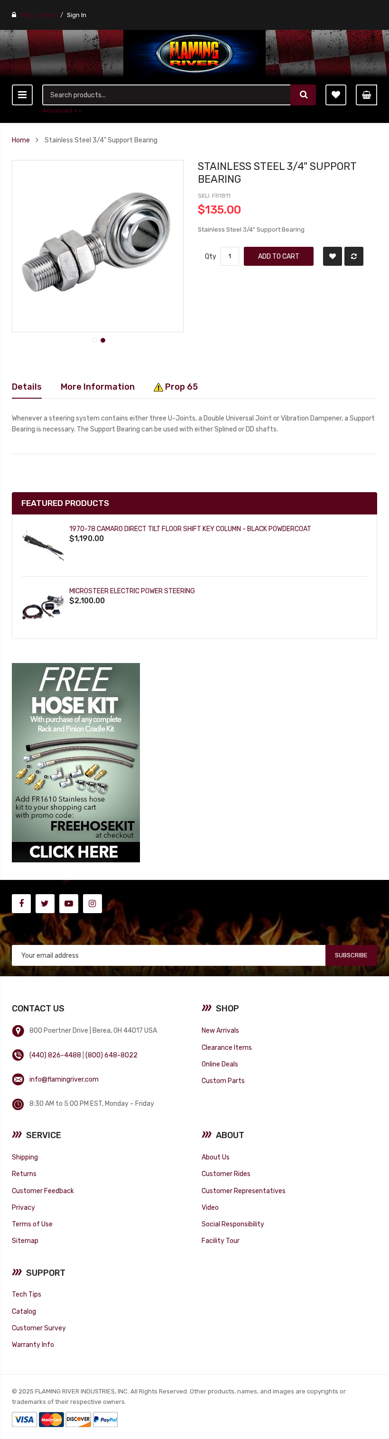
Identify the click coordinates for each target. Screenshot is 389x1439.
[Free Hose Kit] (76, 762)
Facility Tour (221, 1240)
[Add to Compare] (353, 256)
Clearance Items (227, 1047)
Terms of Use (32, 1224)
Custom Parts (223, 1080)
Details (27, 387)
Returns (24, 1173)
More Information (98, 387)
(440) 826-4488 (55, 1055)
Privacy (23, 1207)
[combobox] (167, 94)
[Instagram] (92, 903)
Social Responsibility (233, 1224)
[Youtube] (68, 903)
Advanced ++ (62, 110)
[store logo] (194, 53)
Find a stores (39, 15)
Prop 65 (180, 387)
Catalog (24, 1311)
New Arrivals (220, 1030)
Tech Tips (26, 1294)
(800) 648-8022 (111, 1055)
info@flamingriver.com (64, 1079)
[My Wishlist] (335, 94)
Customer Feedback (43, 1191)
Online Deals (220, 1064)
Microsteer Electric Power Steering (132, 591)
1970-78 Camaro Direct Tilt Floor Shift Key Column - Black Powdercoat (190, 529)
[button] (93, 339)
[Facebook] (21, 903)
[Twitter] (45, 903)
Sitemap (25, 1240)
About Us (216, 1157)
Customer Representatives (244, 1191)
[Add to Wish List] (332, 256)
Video (210, 1207)
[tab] (27, 387)
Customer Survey (39, 1328)
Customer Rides (226, 1173)
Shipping (25, 1157)
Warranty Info (33, 1344)
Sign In (76, 15)
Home (21, 140)
